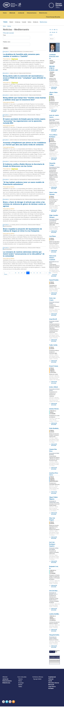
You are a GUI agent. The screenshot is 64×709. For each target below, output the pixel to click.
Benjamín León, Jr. (53, 567)
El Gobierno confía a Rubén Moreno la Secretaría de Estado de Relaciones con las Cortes (23, 165)
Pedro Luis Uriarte (52, 299)
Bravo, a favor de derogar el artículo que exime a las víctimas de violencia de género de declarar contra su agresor (24, 204)
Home (5, 13)
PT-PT (51, 35)
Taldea (20, 686)
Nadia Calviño (53, 345)
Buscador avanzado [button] (9, 33)
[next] (53, 652)
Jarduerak (21, 13)
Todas (5, 22)
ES (50, 29)
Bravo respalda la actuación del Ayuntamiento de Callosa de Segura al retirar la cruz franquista (22, 230)
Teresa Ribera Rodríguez (53, 136)
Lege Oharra (52, 686)
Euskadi (24, 22)
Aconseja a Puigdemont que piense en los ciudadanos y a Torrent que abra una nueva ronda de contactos (24, 144)
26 (18, 272)
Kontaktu (51, 688)
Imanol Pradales (53, 280)
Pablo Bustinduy (54, 428)
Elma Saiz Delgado (52, 519)
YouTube (10, 701)
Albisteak (12, 13)
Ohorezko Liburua (53, 683)
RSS (13, 701)
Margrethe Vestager (52, 164)
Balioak (20, 684)
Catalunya (17, 22)
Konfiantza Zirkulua (37, 677)
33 (40, 272)
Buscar (5, 48)
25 (15, 272)
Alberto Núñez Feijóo (53, 93)
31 (34, 272)
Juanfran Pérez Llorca (53, 474)
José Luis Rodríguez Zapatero (52, 544)
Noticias (9, 26)
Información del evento (54, 88)
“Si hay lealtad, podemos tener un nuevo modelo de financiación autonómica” (23, 183)
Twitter (7, 701)
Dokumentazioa (31, 13)
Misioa (20, 681)
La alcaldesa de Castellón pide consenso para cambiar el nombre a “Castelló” (21, 55)
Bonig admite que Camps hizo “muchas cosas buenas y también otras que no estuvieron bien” (24, 99)
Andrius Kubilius (54, 614)
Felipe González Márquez (53, 216)
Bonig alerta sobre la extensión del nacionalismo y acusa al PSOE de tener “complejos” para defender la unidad (24, 78)
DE (50, 32)
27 (21, 272)
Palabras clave (6, 41)
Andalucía (35, 22)
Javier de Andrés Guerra (54, 116)
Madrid (11, 22)
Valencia (6, 51)
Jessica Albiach (53, 387)
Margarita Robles (54, 635)
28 (24, 272)
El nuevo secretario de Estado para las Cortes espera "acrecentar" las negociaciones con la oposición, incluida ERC (24, 121)
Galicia (29, 22)
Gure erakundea (22, 677)
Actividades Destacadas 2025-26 (54, 56)
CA (52, 29)
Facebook (3, 701)
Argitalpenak (52, 677)
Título (4, 35)
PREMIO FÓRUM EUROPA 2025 (53, 68)
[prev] (50, 652)
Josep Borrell (53, 319)
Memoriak (51, 684)
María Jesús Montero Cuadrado (52, 257)
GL (57, 29)
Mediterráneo (43, 22)
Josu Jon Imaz (53, 591)
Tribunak (50, 679)
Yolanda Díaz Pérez (53, 450)
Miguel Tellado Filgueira (53, 498)
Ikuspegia (21, 683)
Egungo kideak (37, 679)
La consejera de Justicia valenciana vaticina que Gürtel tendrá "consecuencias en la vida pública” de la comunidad (23, 254)
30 (31, 272)
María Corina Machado (53, 193)
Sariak (50, 681)
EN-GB (53, 32)
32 (37, 272)
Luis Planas (52, 236)
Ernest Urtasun (53, 366)
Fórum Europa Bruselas (53, 17)
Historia (20, 679)
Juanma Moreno (54, 409)
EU (54, 29)
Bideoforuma (43, 13)
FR (56, 32)
